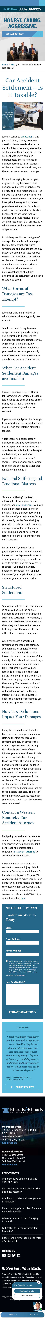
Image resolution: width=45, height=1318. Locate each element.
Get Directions (9, 1142)
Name (9, 927)
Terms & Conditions (20, 975)
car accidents (28, 136)
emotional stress (24, 504)
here (23, 898)
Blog (13, 64)
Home (5, 64)
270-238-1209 (18, 1139)
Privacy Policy (9, 975)
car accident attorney (23, 851)
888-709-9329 (30, 9)
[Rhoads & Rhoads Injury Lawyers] (1, 3)
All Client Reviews (22, 1087)
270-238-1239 (18, 1161)
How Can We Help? (15, 982)
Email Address (13, 939)
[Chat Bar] (22, 1315)
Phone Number (13, 950)
